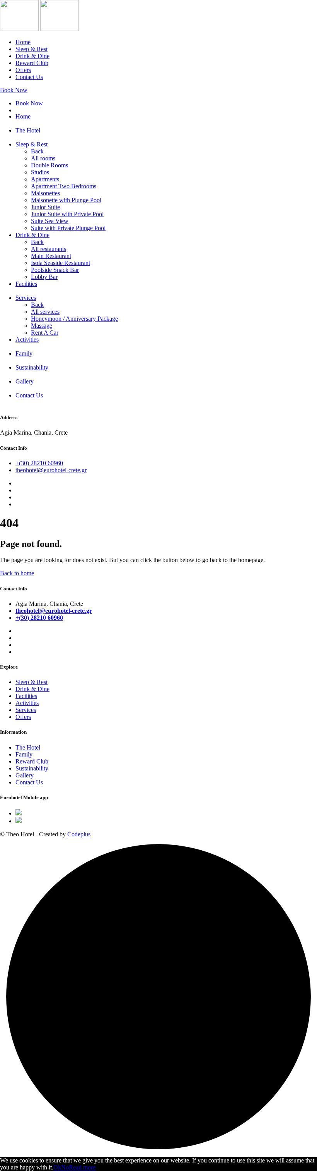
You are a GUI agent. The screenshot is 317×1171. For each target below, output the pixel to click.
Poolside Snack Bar (55, 270)
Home (23, 42)
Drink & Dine (32, 56)
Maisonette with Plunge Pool (66, 200)
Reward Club (31, 63)
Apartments (45, 179)
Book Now (13, 90)
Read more (82, 1167)
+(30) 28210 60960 (39, 463)
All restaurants (48, 249)
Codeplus (78, 834)
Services (25, 297)
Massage (41, 325)
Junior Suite (45, 207)
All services (45, 311)
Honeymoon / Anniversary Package (74, 318)
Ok (57, 1167)
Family (23, 353)
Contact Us (29, 77)
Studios (40, 172)
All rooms (43, 158)
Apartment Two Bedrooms (63, 186)
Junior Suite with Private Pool (67, 214)
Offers (23, 70)
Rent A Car (44, 332)
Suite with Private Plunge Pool (68, 228)
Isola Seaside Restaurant (60, 263)
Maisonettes (45, 193)
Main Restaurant (51, 256)
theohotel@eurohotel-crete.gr (51, 470)
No (65, 1167)
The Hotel (27, 130)
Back (37, 151)
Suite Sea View (49, 221)
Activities (27, 339)
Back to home (17, 573)
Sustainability (31, 367)
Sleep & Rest (31, 49)
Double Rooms (49, 165)
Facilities (26, 283)
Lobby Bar (44, 276)
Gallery (24, 381)
